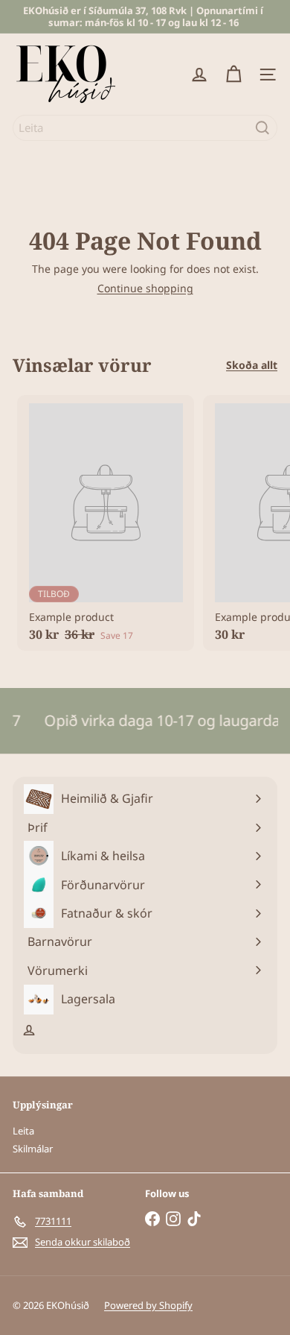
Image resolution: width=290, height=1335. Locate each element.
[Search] (262, 128)
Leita (23, 1130)
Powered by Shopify (148, 1305)
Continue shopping (145, 288)
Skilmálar (33, 1148)
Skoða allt (251, 365)
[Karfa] (233, 74)
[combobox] (145, 128)
